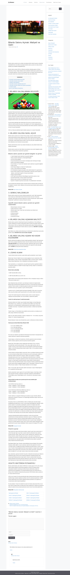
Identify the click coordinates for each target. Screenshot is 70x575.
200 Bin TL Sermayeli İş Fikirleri (33, 500)
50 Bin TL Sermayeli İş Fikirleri (32, 497)
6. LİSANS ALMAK (12, 86)
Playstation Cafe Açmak (19, 489)
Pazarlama (30, 2)
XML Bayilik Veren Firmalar (53, 27)
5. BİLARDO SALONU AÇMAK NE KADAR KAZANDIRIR (20, 85)
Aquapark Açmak (17, 425)
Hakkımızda (26, 573)
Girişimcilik (50, 50)
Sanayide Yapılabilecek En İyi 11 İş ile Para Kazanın (19, 504)
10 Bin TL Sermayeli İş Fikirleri (32, 495)
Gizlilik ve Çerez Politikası (19, 573)
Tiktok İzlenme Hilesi (51, 573)
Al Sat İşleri (50, 28)
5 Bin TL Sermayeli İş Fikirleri (15, 495)
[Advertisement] (26, 14)
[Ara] (60, 9)
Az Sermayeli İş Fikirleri (52, 18)
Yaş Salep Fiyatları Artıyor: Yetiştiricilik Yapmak (53, 105)
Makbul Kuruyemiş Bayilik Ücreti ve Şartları (53, 147)
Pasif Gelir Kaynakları (52, 34)
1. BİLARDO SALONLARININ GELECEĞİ (16, 79)
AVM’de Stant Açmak (52, 30)
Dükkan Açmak (41, 2)
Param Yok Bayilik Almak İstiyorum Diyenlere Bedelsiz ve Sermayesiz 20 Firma (24, 505)
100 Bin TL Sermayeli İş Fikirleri (15, 500)
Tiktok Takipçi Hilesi (35, 573)
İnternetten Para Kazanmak (53, 51)
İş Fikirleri (11, 2)
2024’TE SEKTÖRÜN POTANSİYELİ (16, 88)
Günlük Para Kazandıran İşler (20, 249)
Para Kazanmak (48, 2)
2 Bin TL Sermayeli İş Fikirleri (32, 493)
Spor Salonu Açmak (18, 189)
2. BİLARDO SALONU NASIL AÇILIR (16, 81)
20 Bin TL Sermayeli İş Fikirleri (15, 497)
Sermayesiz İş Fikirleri (13, 493)
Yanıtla (14, 562)
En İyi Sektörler (51, 21)
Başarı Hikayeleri (51, 43)
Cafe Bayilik (50, 32)
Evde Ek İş (36, 2)
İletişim (30, 573)
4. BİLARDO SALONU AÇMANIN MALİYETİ (17, 83)
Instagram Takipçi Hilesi (43, 573)
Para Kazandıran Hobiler (53, 25)
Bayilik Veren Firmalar (57, 2)
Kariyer (49, 55)
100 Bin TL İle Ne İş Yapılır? (53, 23)
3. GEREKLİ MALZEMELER (14, 82)
